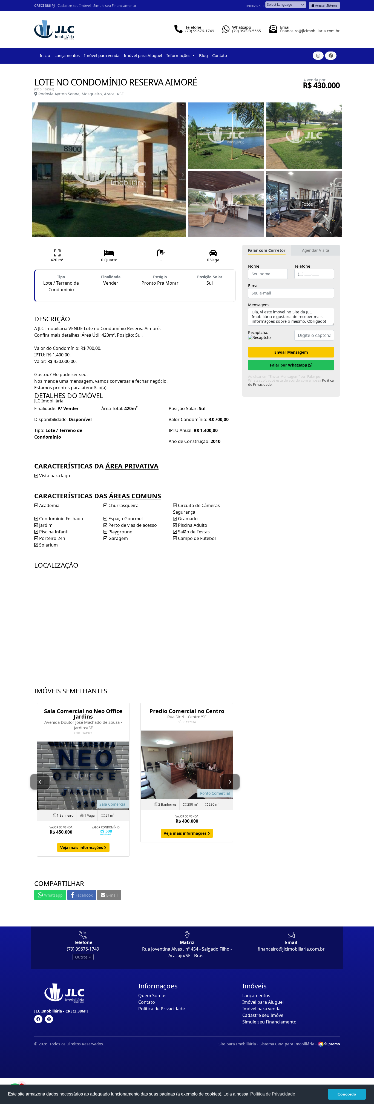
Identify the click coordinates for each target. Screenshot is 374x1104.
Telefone (302, 266)
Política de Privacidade (161, 1009)
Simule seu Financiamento (114, 5)
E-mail (254, 285)
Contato (219, 55)
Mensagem (258, 304)
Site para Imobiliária (237, 1043)
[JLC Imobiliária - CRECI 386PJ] (54, 28)
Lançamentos (67, 55)
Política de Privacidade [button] (272, 1094)
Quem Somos (152, 996)
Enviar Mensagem (291, 352)
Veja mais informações (82, 847)
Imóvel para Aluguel (143, 55)
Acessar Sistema (325, 5)
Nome (253, 266)
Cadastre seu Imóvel (74, 5)
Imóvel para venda (101, 55)
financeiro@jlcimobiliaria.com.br (291, 949)
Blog (203, 55)
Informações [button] (178, 55)
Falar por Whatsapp (289, 365)
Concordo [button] (347, 1094)
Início (45, 55)
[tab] (266, 250)
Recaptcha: (258, 332)
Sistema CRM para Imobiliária (287, 1043)
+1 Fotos (304, 204)
